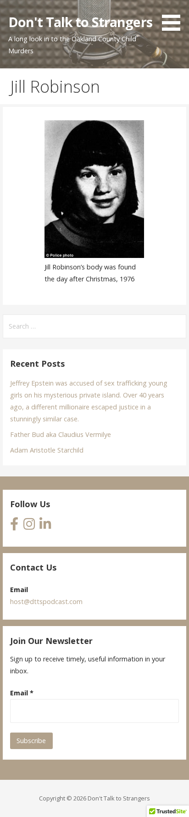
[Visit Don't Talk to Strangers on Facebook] (14, 526)
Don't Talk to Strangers (80, 22)
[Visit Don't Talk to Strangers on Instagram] (29, 526)
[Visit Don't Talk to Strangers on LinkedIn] (45, 526)
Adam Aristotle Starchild (46, 450)
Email (21, 692)
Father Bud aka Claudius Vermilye (60, 434)
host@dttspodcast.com (46, 601)
